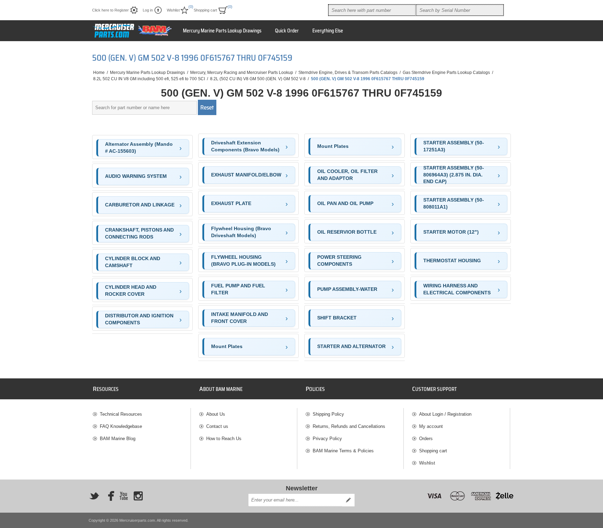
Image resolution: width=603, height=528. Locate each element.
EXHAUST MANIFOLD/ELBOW (246, 175)
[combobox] (372, 10)
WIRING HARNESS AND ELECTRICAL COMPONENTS (457, 289)
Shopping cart (433, 450)
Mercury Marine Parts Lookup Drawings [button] (222, 31)
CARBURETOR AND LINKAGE (139, 205)
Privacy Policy (327, 438)
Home (99, 72)
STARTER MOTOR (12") (451, 232)
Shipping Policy (328, 414)
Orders (426, 438)
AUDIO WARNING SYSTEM (136, 176)
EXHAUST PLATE (231, 203)
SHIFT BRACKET (337, 317)
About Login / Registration (445, 414)
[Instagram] (138, 495)
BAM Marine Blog (117, 438)
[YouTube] (123, 495)
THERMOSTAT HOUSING (452, 260)
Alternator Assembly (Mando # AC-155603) (139, 147)
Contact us (217, 426)
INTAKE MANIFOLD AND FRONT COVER (239, 317)
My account (431, 426)
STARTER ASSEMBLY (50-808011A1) (453, 203)
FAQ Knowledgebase (121, 426)
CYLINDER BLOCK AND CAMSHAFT (132, 262)
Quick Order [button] (287, 31)
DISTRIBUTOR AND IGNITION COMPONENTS (139, 319)
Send (348, 500)
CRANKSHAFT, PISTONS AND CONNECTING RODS (139, 233)
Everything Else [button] (327, 31)
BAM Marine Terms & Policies (343, 450)
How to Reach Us (223, 438)
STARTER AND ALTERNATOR (351, 346)
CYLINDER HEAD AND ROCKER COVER (130, 290)
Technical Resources (121, 414)
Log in (148, 10)
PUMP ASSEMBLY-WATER (347, 289)
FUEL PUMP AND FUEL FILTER (238, 289)
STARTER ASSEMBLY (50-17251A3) (453, 146)
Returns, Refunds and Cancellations (349, 426)
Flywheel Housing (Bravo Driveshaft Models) (241, 232)
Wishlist (427, 463)
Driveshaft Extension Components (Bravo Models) (245, 146)
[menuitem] (142, 414)
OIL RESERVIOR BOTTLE (347, 232)
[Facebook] (108, 495)
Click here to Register (110, 10)
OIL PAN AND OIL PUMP (345, 203)
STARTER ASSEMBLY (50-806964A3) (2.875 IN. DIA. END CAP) (453, 175)
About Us (215, 414)
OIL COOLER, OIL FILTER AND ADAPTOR (347, 174)
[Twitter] (94, 495)
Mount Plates (227, 346)
